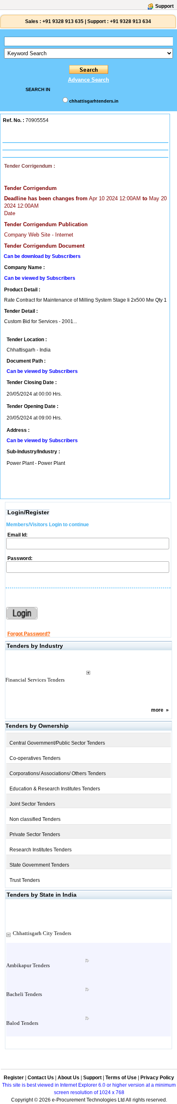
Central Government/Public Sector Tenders (57, 743)
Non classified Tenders (35, 819)
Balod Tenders (22, 1023)
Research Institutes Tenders (40, 850)
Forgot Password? (28, 634)
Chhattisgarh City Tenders (42, 933)
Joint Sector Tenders (32, 804)
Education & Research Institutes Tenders (54, 789)
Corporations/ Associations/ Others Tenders (57, 773)
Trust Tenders (24, 880)
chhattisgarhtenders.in (94, 100)
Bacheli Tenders (24, 994)
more (157, 710)
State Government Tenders (39, 865)
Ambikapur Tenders (28, 965)
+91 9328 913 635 (62, 21)
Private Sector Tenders (34, 834)
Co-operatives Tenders (35, 758)
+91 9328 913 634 (130, 21)
